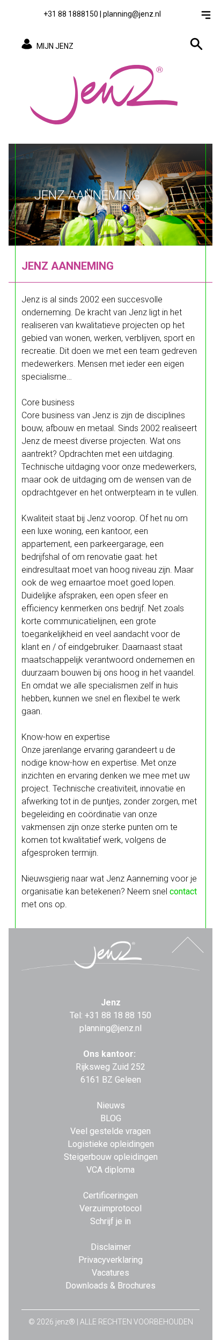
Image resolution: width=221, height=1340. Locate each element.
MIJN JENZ (54, 46)
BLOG (110, 1118)
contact (183, 891)
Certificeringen (110, 1195)
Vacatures (110, 1273)
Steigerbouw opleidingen (111, 1157)
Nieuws (111, 1105)
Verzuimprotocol (110, 1208)
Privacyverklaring (110, 1260)
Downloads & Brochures (110, 1285)
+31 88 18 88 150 (118, 1015)
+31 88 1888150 (70, 14)
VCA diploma (110, 1170)
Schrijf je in (110, 1221)
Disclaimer (111, 1247)
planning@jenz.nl (132, 14)
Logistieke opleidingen (111, 1144)
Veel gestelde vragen (110, 1131)
